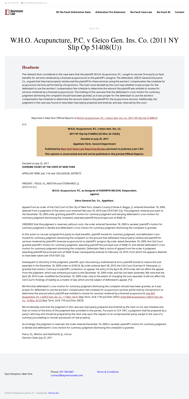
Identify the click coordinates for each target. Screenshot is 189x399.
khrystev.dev (53, 393)
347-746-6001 (13, 3)
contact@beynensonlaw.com (35, 3)
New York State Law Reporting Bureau (83, 149)
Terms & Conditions (108, 371)
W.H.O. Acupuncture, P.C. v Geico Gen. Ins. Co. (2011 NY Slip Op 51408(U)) (117, 118)
